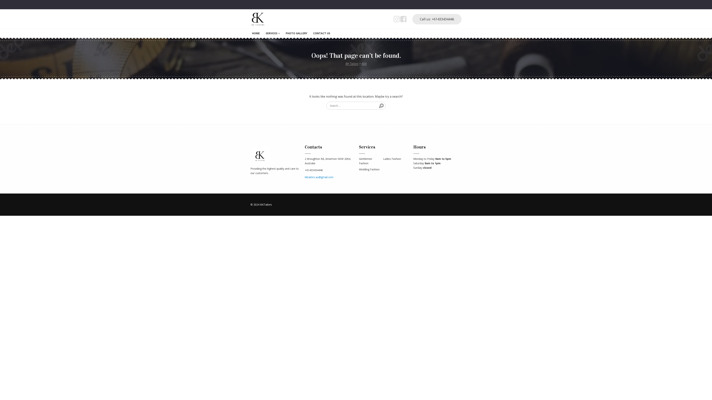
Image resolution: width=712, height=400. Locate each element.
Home (256, 33)
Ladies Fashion (392, 159)
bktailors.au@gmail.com (319, 177)
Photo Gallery (296, 33)
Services (271, 33)
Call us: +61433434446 (437, 19)
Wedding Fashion (369, 169)
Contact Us (321, 33)
